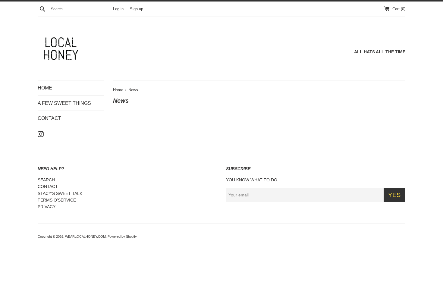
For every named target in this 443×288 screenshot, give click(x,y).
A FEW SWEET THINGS (64, 103)
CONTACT (49, 118)
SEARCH (46, 179)
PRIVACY (46, 206)
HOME (45, 87)
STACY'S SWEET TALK (60, 193)
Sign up (136, 9)
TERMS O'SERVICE (57, 200)
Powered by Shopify (122, 236)
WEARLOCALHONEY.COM (85, 236)
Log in (118, 9)
